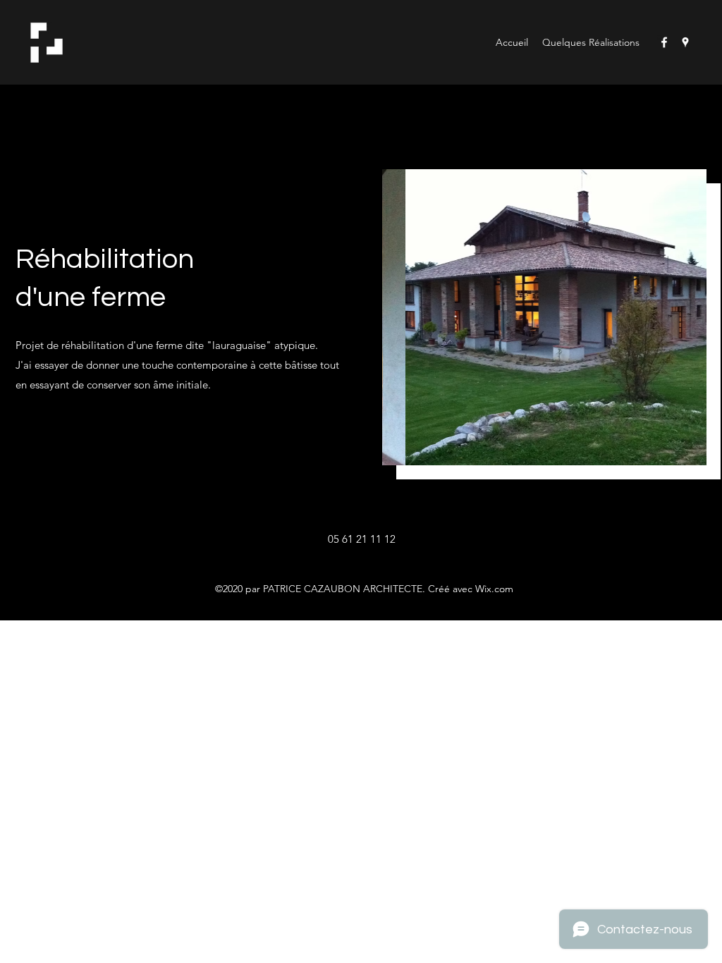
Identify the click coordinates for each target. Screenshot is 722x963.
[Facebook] (664, 42)
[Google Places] (685, 42)
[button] (546, 317)
